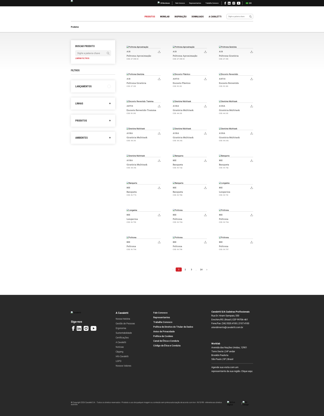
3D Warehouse (165, 3)
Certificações (122, 337)
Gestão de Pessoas (125, 323)
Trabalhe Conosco (212, 3)
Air (128, 51)
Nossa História (123, 318)
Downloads (198, 16)
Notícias (120, 347)
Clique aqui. (247, 371)
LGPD (118, 361)
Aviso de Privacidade (164, 331)
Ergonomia (121, 328)
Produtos (150, 16)
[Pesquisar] (250, 16)
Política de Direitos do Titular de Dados (173, 326)
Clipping (119, 351)
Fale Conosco (180, 3)
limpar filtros (82, 58)
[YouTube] (93, 328)
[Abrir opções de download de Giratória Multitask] (205, 106)
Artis (176, 79)
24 (201, 269)
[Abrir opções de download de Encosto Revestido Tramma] (159, 106)
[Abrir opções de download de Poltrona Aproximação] (159, 51)
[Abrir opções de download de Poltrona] (205, 214)
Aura (176, 106)
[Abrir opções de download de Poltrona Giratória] (251, 51)
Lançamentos (83, 86)
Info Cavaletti (122, 356)
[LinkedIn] (79, 328)
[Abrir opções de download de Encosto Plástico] (205, 78)
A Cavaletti (215, 16)
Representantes (195, 3)
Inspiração (181, 16)
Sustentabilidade (124, 333)
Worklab (164, 16)
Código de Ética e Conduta (166, 345)
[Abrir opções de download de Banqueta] (205, 160)
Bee (174, 160)
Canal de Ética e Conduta (166, 341)
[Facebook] (73, 328)
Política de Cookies (163, 336)
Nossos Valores (123, 365)
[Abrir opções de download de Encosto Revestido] (251, 78)
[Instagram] (86, 328)
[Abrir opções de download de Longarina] (251, 187)
